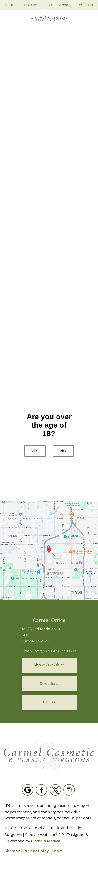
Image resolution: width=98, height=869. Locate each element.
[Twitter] (55, 790)
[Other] (27, 790)
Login (57, 851)
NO (63, 451)
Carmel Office (49, 620)
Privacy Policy (36, 851)
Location (32, 5)
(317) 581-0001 (59, 5)
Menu (9, 5)
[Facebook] (41, 790)
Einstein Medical (46, 841)
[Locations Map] (49, 550)
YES (35, 451)
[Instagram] (69, 790)
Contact (86, 5)
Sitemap (12, 851)
